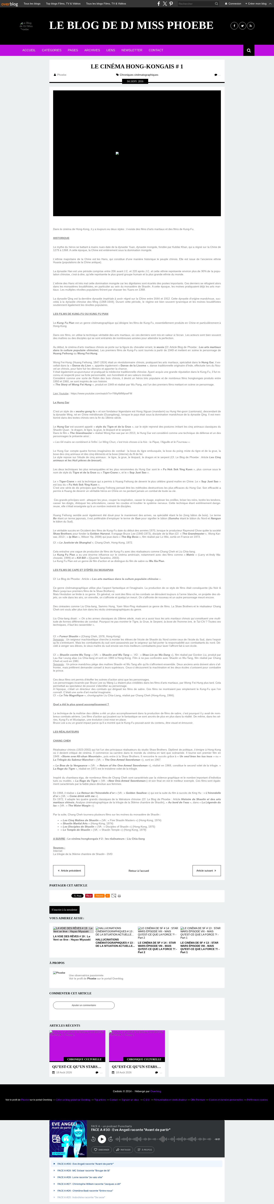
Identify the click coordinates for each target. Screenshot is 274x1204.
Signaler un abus (130, 1100)
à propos (147, 1150)
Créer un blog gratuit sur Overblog (73, 1100)
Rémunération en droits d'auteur (170, 1100)
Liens (110, 50)
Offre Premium (197, 1100)
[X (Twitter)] (165, 3)
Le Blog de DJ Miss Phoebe (131, 25)
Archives (92, 50)
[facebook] (158, 3)
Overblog (155, 1091)
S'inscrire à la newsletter (64, 909)
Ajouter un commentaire (84, 1005)
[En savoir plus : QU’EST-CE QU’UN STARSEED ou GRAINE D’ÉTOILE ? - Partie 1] (137, 1053)
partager (125, 1150)
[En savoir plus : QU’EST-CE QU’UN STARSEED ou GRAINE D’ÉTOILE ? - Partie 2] (77, 1053)
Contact (156, 50)
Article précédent (70, 870)
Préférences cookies (257, 1100)
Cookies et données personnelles (226, 1100)
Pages (73, 50)
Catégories (52, 50)
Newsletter (132, 50)
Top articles (100, 1100)
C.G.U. (146, 1100)
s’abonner (103, 1150)
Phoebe (91, 978)
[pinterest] (171, 3)
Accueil (29, 50)
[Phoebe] (59, 977)
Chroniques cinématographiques (139, 74)
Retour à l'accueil (139, 870)
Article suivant (205, 870)
